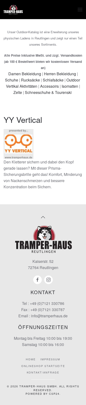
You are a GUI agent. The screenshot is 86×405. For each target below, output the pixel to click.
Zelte (17, 92)
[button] (80, 9)
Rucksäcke (30, 80)
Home (31, 359)
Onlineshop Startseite (43, 366)
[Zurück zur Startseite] (13, 9)
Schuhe (11, 80)
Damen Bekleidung (24, 73)
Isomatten (70, 86)
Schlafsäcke (53, 80)
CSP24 (54, 393)
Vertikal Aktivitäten (21, 86)
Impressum (50, 359)
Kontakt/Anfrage (43, 372)
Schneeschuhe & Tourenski (48, 92)
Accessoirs (49, 86)
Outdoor (73, 80)
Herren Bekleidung (60, 73)
